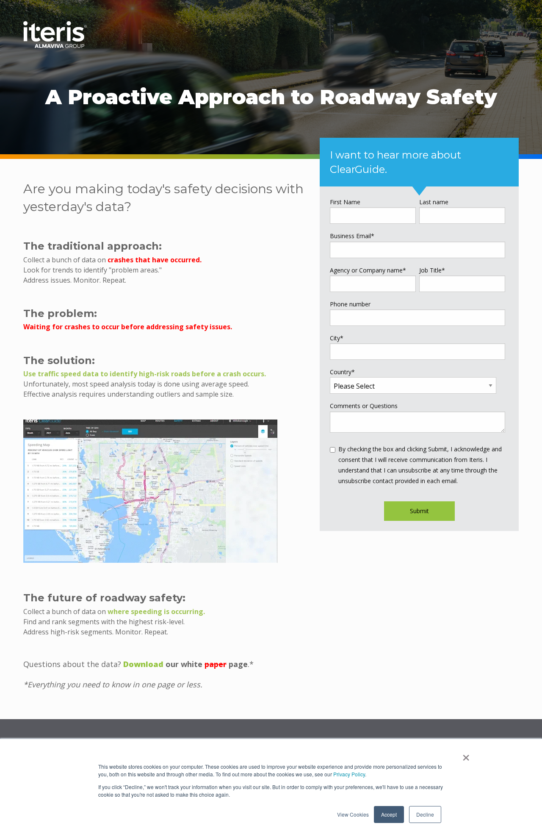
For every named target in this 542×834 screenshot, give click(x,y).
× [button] (466, 755)
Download (143, 664)
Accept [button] (389, 814)
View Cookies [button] (353, 814)
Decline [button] (425, 814)
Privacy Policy (349, 774)
